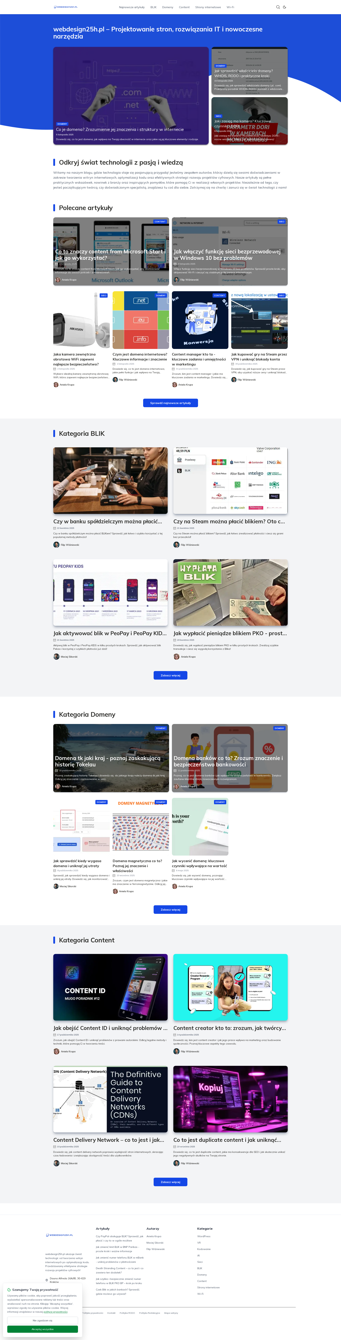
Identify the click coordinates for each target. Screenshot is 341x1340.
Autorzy (153, 1229)
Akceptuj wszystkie (43, 1329)
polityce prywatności (55, 1311)
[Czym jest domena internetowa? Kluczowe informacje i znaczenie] (141, 320)
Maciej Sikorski (69, 656)
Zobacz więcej (170, 675)
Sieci (200, 1261)
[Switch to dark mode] (284, 7)
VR (199, 1242)
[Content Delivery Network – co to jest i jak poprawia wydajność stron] (110, 1099)
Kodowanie (204, 1249)
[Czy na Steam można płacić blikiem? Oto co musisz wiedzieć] (230, 480)
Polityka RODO (127, 1313)
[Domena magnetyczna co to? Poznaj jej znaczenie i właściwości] (141, 827)
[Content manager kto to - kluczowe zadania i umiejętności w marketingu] (200, 320)
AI (198, 1255)
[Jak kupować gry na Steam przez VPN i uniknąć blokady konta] (259, 320)
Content (184, 7)
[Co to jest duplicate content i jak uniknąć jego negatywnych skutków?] (230, 1099)
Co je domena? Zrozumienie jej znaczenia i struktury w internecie (120, 129)
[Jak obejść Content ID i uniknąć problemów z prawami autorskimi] (110, 987)
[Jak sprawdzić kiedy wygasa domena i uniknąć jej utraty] (81, 827)
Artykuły (103, 1229)
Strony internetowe (208, 7)
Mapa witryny (171, 1313)
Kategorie (205, 1229)
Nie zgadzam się (42, 1320)
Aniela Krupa (69, 279)
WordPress (203, 1236)
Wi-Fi (230, 7)
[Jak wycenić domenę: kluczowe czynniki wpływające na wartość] (200, 827)
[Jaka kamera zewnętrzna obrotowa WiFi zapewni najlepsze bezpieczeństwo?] (81, 320)
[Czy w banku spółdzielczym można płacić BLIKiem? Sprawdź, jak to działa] (110, 480)
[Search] (278, 7)
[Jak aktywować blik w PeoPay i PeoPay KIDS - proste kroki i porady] (110, 592)
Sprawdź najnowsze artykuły (170, 403)
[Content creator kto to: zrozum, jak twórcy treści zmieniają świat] (230, 987)
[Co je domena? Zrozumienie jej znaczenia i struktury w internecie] (131, 96)
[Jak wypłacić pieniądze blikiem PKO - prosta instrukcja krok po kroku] (230, 592)
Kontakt (111, 1313)
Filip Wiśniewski (189, 279)
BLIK (153, 7)
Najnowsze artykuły (132, 7)
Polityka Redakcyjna (149, 1313)
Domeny (167, 7)
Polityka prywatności (92, 1313)
